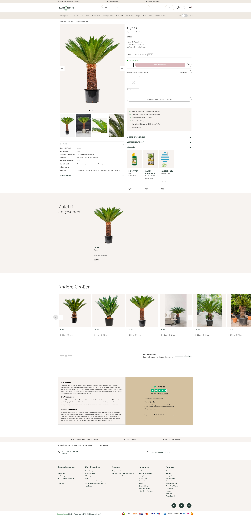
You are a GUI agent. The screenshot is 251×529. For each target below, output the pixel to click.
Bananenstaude (171, 483)
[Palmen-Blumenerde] (150, 159)
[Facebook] (181, 505)
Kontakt (60, 471)
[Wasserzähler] (166, 159)
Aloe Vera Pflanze (172, 486)
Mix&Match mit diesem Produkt (137, 72)
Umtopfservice (113, 2)
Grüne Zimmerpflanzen (174, 481)
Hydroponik (143, 478)
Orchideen (169, 488)
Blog (86, 478)
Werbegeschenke (118, 476)
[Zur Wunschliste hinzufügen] (189, 65)
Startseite (63, 22)
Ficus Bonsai (170, 496)
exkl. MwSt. (190, 15)
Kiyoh (70, 514)
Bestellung (61, 481)
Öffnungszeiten (90, 476)
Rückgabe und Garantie (66, 478)
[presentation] (62, 68)
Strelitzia (169, 493)
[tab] (71, 481)
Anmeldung (89, 471)
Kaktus (168, 491)
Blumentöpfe (143, 486)
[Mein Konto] (178, 7)
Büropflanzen (143, 476)
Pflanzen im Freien (145, 473)
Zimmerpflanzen (144, 488)
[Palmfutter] (134, 159)
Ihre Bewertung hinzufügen (183, 356)
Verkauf (141, 471)
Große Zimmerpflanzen (147, 481)
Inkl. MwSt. (179, 15)
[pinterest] (189, 505)
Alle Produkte (170, 471)
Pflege (141, 483)
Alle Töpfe (183, 72)
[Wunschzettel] (184, 7)
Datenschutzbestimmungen (94, 481)
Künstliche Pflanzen (146, 491)
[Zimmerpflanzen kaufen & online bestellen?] (66, 7)
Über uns (61, 483)
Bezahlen (61, 473)
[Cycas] (109, 225)
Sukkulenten (170, 478)
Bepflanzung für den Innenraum (123, 473)
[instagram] (173, 505)
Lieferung (61, 476)
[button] (89, 110)
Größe (129, 55)
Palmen (71, 22)
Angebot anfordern (118, 471)
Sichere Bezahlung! (153, 2)
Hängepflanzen (171, 476)
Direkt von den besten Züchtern (69, 2)
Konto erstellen (90, 473)
